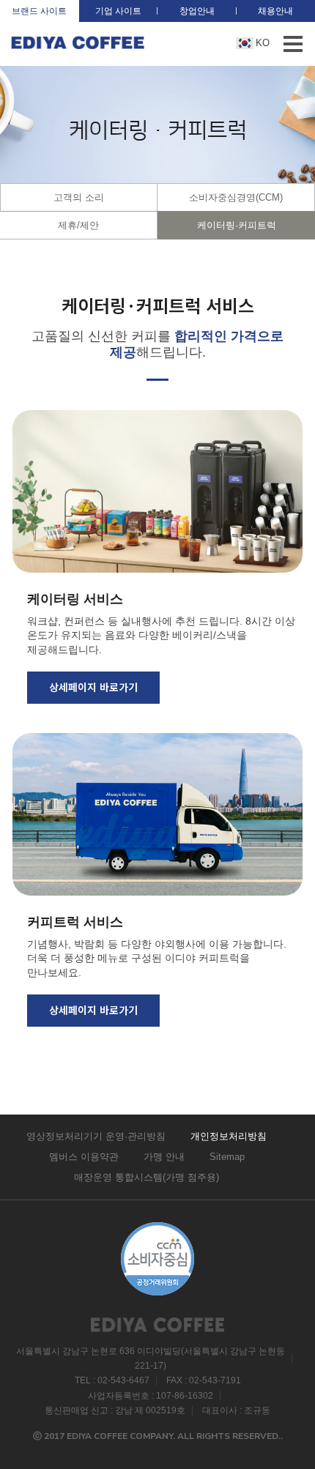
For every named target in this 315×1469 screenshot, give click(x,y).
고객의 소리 (78, 197)
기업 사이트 (118, 11)
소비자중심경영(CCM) (236, 197)
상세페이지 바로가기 (93, 687)
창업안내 (197, 11)
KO (263, 42)
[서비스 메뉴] (293, 44)
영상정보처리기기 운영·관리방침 (96, 1136)
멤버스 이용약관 (84, 1156)
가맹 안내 (164, 1156)
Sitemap (227, 1156)
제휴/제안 (78, 225)
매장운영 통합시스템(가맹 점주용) (146, 1177)
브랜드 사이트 (39, 11)
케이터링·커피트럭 (236, 225)
